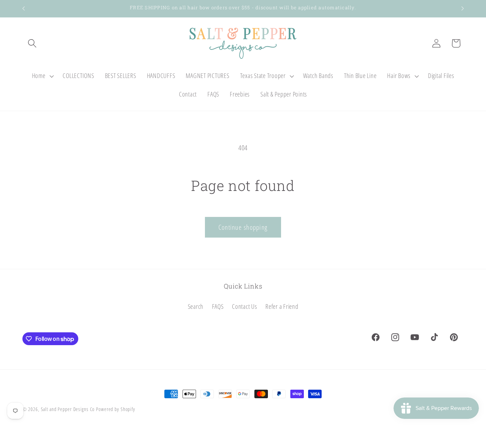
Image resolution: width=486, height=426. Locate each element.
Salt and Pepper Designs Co (68, 409)
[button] (32, 43)
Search (196, 306)
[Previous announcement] (23, 8)
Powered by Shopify (115, 409)
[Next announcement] (462, 8)
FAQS (218, 306)
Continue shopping (243, 227)
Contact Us (244, 306)
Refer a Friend (282, 306)
